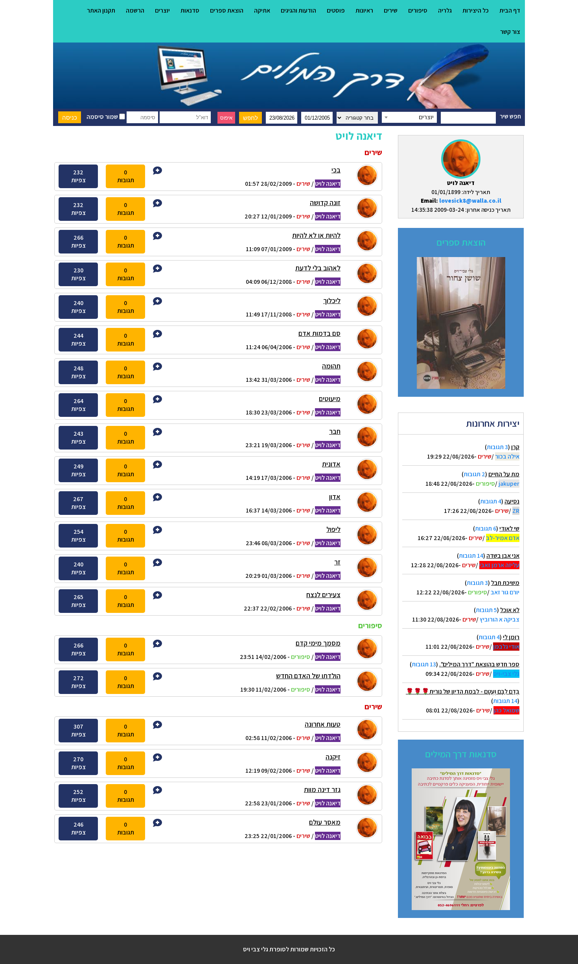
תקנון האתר (101, 10)
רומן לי (511, 637)
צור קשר (510, 32)
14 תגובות (471, 555)
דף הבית (509, 10)
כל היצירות (475, 10)
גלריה (445, 10)
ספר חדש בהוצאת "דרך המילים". (479, 664)
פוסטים (336, 10)
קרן (515, 447)
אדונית (331, 463)
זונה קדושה (325, 202)
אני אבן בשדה (502, 555)
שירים (391, 10)
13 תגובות (424, 664)
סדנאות (189, 10)
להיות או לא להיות (316, 235)
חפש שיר (510, 116)
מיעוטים (330, 398)
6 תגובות (485, 528)
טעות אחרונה (323, 724)
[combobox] (409, 117)
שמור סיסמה (103, 117)
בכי (336, 169)
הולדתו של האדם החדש (308, 675)
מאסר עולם (325, 822)
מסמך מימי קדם (318, 643)
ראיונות (364, 10)
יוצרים (162, 10)
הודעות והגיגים (298, 10)
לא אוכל (509, 610)
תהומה (331, 365)
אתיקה (262, 10)
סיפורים (417, 10)
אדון (335, 496)
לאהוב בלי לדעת (318, 267)
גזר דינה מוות (322, 789)
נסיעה (511, 501)
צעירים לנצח (323, 594)
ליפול (333, 529)
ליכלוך (332, 300)
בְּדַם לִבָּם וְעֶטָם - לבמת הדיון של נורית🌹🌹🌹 (462, 691)
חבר (335, 431)
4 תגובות (490, 501)
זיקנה (333, 756)
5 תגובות (486, 610)
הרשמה (135, 10)
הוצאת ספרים (226, 10)
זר (337, 561)
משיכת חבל (505, 583)
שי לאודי (509, 528)
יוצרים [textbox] (426, 117)
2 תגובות (474, 474)
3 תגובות (497, 447)
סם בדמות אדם (319, 333)
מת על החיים (503, 474)
